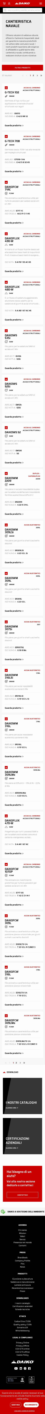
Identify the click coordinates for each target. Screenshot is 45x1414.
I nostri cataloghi (22, 1303)
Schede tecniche (22, 1309)
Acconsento (31, 1404)
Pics (22, 1263)
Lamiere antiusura (22, 1284)
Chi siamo (22, 1230)
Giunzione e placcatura (22, 1278)
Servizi (22, 1239)
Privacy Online (22, 1342)
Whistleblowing (22, 1330)
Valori (22, 1236)
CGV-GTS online (22, 1348)
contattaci (22, 1195)
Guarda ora (11, 1107)
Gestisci (16, 1404)
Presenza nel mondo (22, 1242)
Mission (22, 1233)
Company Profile (22, 1260)
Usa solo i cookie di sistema (24, 1410)
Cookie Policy (22, 1354)
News (22, 1266)
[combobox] (22, 10)
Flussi (22, 1291)
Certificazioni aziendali (23, 1306)
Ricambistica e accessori (22, 1288)
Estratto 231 (22, 1327)
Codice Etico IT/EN (22, 1321)
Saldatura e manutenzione (22, 1281)
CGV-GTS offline (22, 1351)
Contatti (22, 1245)
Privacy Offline (22, 1345)
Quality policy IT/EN (23, 1324)
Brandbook (22, 1257)
